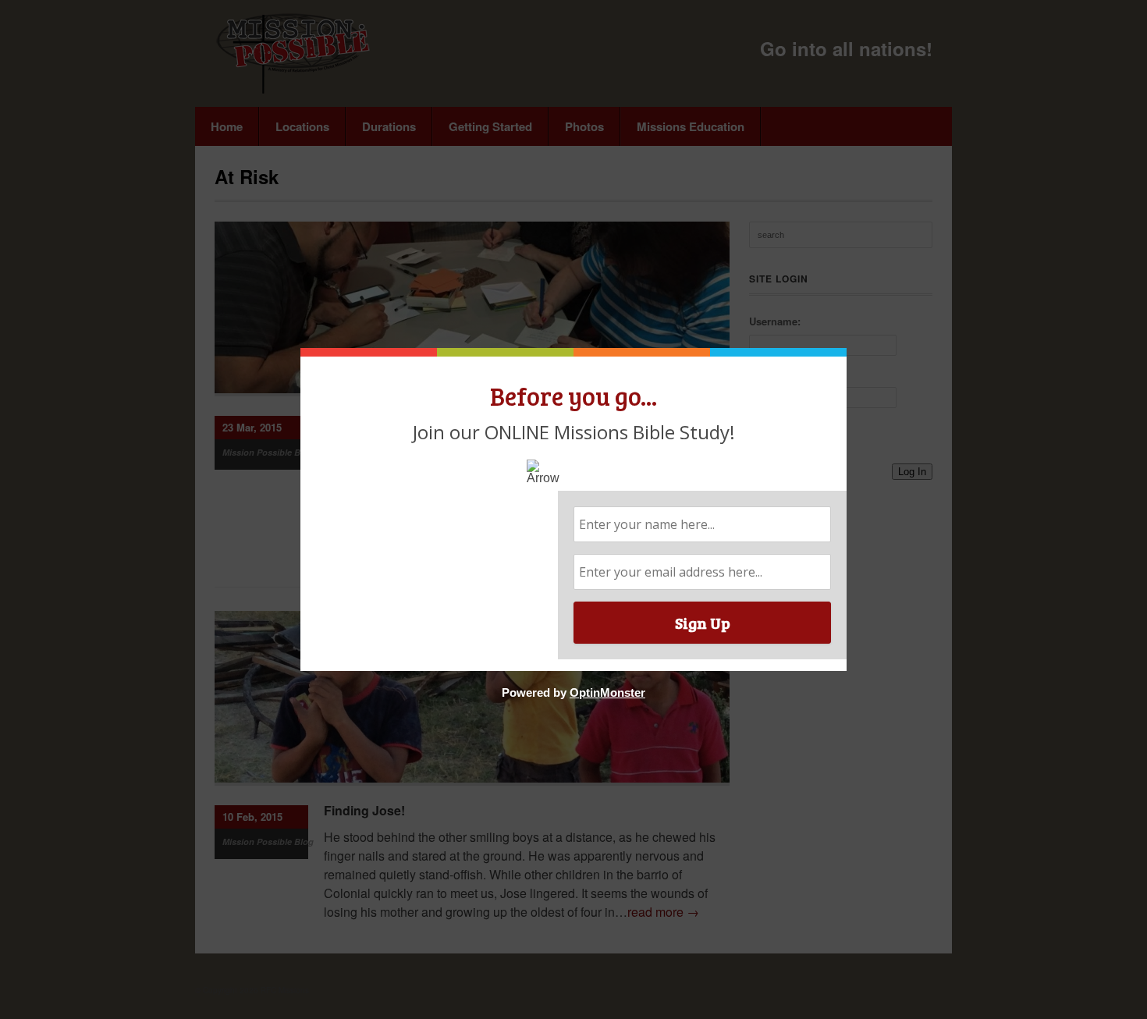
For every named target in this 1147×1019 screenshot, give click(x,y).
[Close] (842, 352)
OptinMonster (607, 692)
